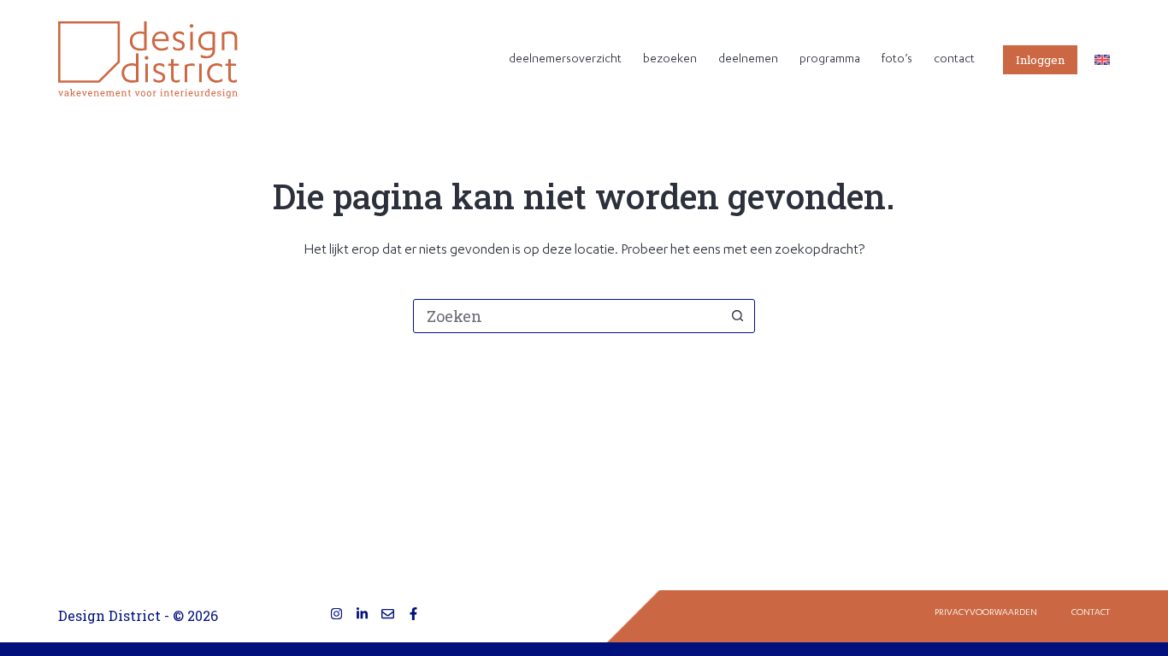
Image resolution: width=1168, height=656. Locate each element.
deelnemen (748, 60)
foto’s (897, 60)
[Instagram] (336, 613)
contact (954, 60)
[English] (1102, 60)
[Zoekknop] (738, 316)
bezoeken (670, 60)
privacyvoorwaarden (986, 613)
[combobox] (568, 316)
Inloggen (1040, 59)
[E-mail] (387, 613)
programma (829, 60)
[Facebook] (413, 613)
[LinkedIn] (362, 613)
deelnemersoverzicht (565, 60)
